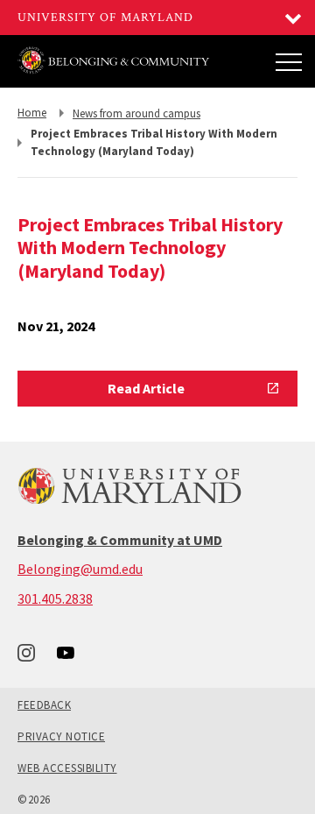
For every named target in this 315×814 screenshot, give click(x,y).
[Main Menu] (288, 61)
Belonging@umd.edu (80, 568)
